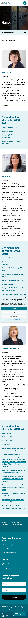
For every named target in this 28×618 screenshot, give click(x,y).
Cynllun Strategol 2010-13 (9, 127)
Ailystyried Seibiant (7, 284)
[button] (26, 298)
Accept (14, 308)
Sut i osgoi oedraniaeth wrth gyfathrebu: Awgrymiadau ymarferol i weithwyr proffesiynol (13, 479)
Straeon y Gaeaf (6, 444)
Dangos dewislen (7, 33)
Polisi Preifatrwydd (16, 319)
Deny (14, 312)
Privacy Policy (9, 615)
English (25, 3)
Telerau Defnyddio (7, 549)
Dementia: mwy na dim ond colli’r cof (12, 280)
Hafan (3, 40)
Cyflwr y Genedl (6, 433)
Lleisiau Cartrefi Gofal (8, 437)
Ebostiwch (5, 525)
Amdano (8, 40)
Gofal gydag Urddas (7, 131)
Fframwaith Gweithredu (9, 258)
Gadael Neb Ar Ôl (7, 441)
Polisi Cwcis (10, 319)
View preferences (14, 316)
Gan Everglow (6, 609)
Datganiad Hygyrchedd (9, 552)
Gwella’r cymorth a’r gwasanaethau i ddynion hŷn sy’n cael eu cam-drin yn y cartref (13, 487)
